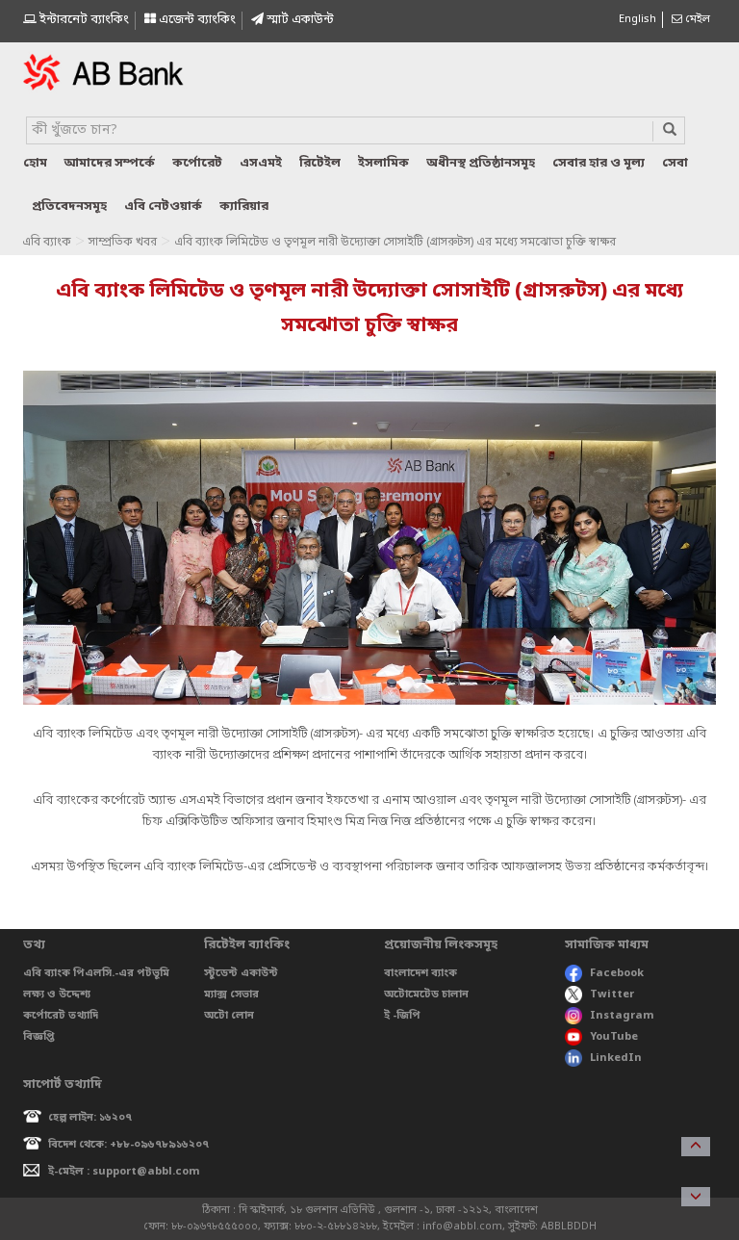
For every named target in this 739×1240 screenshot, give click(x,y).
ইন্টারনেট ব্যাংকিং (83, 20)
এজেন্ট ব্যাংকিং (196, 20)
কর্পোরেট (197, 163)
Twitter (612, 994)
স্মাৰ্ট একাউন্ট (299, 20)
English (637, 19)
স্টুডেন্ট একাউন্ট (241, 973)
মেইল (696, 19)
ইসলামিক (383, 163)
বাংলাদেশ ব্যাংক (420, 973)
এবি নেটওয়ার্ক (163, 206)
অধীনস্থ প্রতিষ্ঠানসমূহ (480, 163)
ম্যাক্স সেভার (231, 994)
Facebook (617, 973)
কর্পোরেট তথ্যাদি (60, 1015)
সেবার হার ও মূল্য (598, 163)
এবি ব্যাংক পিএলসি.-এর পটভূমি (96, 973)
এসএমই (261, 163)
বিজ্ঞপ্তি (39, 1037)
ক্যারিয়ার (243, 206)
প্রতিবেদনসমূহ (69, 206)
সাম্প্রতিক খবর (123, 242)
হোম (35, 163)
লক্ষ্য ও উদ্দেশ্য (56, 994)
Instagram (622, 1015)
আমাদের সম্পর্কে (109, 163)
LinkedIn (616, 1058)
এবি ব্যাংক (46, 242)
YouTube (614, 1037)
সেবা (675, 163)
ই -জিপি (402, 1015)
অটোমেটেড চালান (426, 994)
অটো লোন (229, 1015)
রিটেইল (320, 163)
